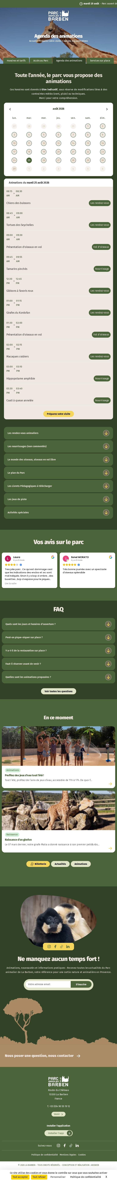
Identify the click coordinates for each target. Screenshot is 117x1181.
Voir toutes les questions (59, 691)
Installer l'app (56, 1133)
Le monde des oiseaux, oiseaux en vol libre (32, 459)
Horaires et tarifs (16, 60)
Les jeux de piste (17, 499)
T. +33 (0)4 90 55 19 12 (58, 1106)
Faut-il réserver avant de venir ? (23, 663)
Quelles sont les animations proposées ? (28, 677)
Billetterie (40, 864)
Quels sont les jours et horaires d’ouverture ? (30, 624)
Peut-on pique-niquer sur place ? (24, 637)
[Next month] (107, 109)
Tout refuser (39, 1177)
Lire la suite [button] (10, 583)
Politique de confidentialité (44, 1154)
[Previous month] (10, 109)
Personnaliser (58, 1177)
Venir (57, 1114)
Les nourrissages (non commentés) (27, 446)
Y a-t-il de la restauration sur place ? (26, 650)
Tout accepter (20, 1177)
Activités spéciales (18, 512)
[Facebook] (55, 946)
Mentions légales (68, 1154)
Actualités (60, 864)
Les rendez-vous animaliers (23, 433)
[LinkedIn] (68, 946)
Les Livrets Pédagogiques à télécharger (30, 486)
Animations (80, 864)
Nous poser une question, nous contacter (39, 1056)
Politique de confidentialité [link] (85, 1177)
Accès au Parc (40, 60)
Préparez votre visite (50, 41)
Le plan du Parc (16, 472)
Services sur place (100, 60)
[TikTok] (62, 946)
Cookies (82, 1154)
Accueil (33, 41)
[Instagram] (49, 946)
